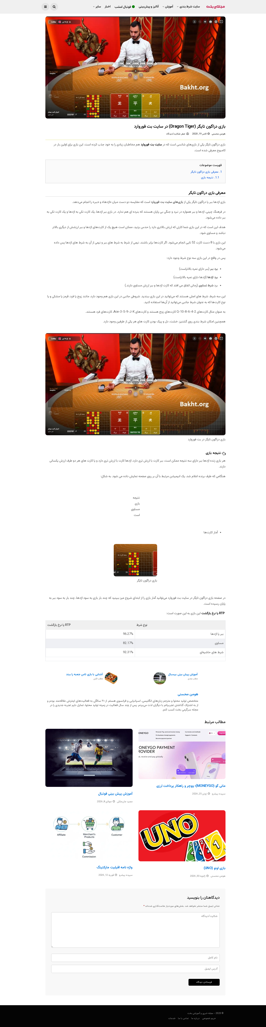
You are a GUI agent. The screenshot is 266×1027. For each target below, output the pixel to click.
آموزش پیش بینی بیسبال (183, 676)
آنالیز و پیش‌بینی (149, 6)
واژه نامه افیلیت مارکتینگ (114, 867)
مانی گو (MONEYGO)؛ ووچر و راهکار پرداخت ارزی (190, 786)
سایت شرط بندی (190, 6)
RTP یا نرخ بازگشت (213, 613)
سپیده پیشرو (218, 794)
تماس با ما (183, 1018)
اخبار (108, 6)
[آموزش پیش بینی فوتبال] (89, 758)
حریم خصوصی (209, 1018)
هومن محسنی (218, 134)
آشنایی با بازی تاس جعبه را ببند (84, 676)
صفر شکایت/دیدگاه (175, 134)
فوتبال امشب (123, 7)
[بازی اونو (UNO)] (182, 836)
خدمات (171, 1018)
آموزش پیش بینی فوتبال (115, 794)
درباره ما (195, 1018)
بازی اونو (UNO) (214, 868)
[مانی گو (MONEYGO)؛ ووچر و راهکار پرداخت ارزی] (182, 754)
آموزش (169, 6)
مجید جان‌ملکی (125, 802)
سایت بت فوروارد (151, 144)
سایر (98, 6)
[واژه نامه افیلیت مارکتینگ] (89, 835)
